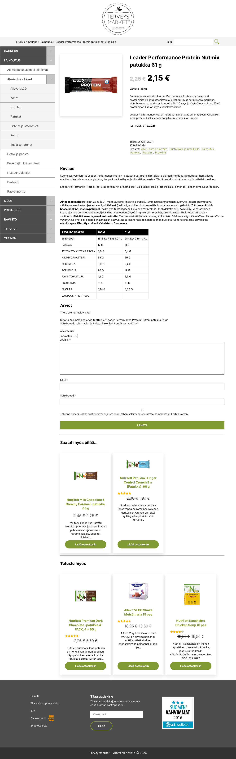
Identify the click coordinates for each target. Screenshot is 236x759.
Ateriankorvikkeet (19, 79)
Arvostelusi (67, 331)
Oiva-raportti (38, 718)
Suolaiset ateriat (21, 144)
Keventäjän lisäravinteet (23, 163)
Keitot (14, 98)
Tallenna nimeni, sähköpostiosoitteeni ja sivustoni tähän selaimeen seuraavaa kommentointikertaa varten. (124, 414)
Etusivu (20, 41)
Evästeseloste (39, 725)
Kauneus (11, 51)
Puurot (14, 135)
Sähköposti (68, 395)
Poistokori (12, 210)
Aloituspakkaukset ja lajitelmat (27, 69)
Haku (169, 41)
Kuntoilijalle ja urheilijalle (184, 149)
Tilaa (101, 725)
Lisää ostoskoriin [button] (85, 544)
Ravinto (10, 219)
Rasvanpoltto (16, 191)
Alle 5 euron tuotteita (154, 149)
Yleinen (10, 238)
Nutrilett (16, 107)
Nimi (64, 380)
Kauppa (32, 41)
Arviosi (65, 339)
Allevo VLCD (18, 88)
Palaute (35, 696)
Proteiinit (13, 182)
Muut (8, 200)
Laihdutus (46, 41)
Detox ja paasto (18, 154)
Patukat (15, 116)
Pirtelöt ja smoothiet (24, 126)
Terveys (10, 229)
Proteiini (147, 152)
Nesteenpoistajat (18, 172)
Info (33, 711)
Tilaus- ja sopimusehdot (45, 703)
